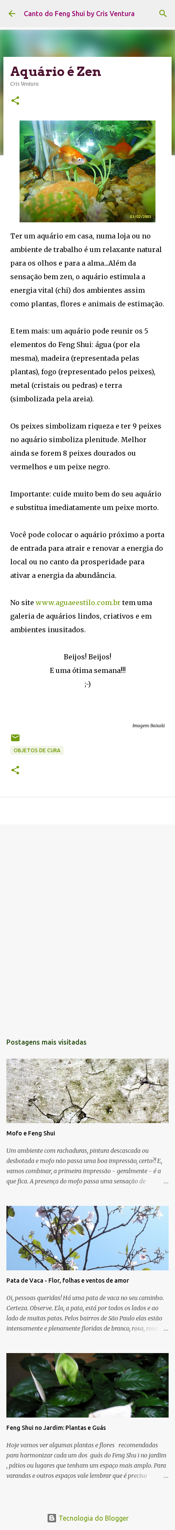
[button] (15, 101)
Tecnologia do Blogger (93, 1518)
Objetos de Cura (37, 750)
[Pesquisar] (163, 13)
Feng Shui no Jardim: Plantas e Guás (56, 1427)
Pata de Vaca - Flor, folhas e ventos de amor (67, 1280)
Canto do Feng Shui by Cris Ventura (79, 13)
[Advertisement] (87, 924)
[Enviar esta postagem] (15, 741)
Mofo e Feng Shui (30, 1133)
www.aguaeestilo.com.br (78, 602)
